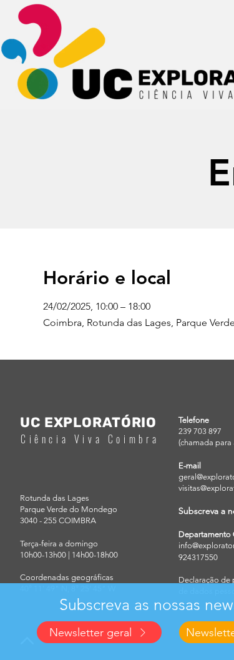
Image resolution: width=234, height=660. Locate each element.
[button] (99, 632)
